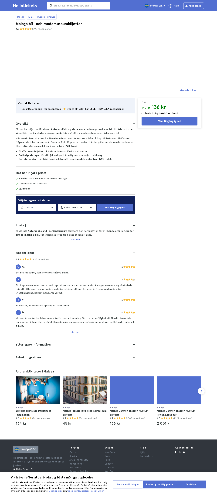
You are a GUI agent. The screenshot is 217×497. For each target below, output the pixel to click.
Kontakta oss (147, 456)
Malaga (20, 17)
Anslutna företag (78, 460)
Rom (107, 456)
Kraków (109, 471)
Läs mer (75, 239)
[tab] (75, 123)
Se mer (75, 332)
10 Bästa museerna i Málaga (41, 17)
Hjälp (143, 452)
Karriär (73, 456)
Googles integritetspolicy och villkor (85, 491)
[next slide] (201, 391)
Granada (109, 467)
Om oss (73, 452)
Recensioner (76, 463)
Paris (107, 460)
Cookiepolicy (55, 491)
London (109, 463)
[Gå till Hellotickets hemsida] (26, 5)
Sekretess (75, 467)
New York (110, 452)
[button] (75, 123)
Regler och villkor (79, 471)
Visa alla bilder (188, 90)
